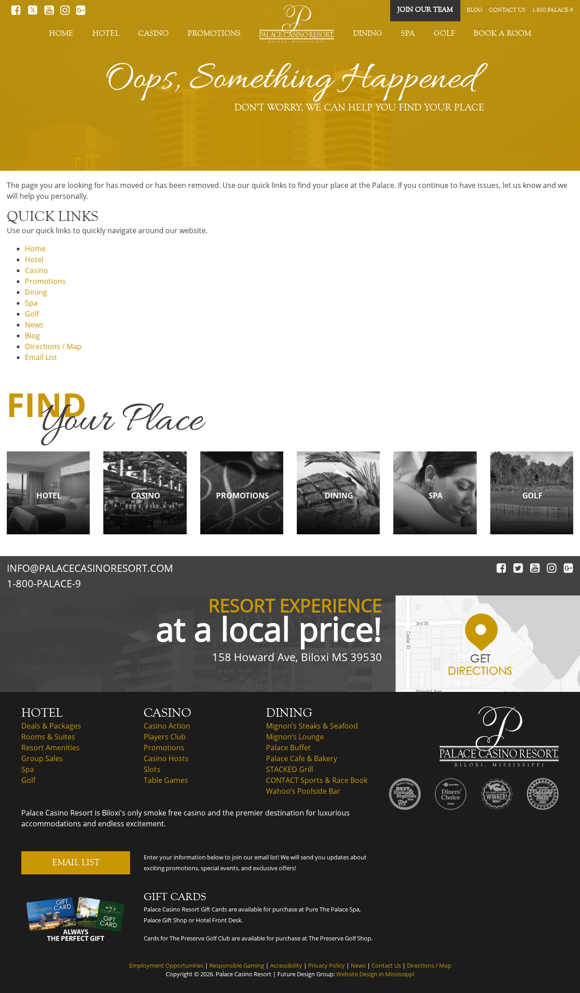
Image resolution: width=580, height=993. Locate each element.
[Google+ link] (81, 12)
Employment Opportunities (166, 965)
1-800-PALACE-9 (552, 10)
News (34, 325)
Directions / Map (53, 346)
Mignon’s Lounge (295, 737)
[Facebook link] (16, 12)
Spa (408, 33)
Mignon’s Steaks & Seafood (312, 726)
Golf (444, 33)
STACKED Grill (289, 769)
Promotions (214, 33)
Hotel (106, 33)
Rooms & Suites (48, 737)
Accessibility (286, 965)
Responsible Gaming (236, 965)
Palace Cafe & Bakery (301, 758)
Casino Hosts (166, 758)
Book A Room (502, 33)
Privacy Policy (326, 965)
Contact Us (507, 10)
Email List (41, 357)
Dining (367, 33)
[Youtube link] (535, 568)
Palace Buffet (288, 748)
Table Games (166, 780)
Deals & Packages (51, 726)
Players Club (165, 737)
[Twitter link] (32, 12)
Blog (475, 10)
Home (61, 33)
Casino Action (167, 726)
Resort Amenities (50, 748)
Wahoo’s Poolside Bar (303, 791)
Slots (152, 769)
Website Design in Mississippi (375, 974)
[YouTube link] (49, 12)
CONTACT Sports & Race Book (316, 780)
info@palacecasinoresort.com (90, 568)
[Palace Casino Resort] (499, 736)
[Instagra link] (65, 12)
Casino (153, 33)
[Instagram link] (551, 568)
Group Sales (42, 758)
